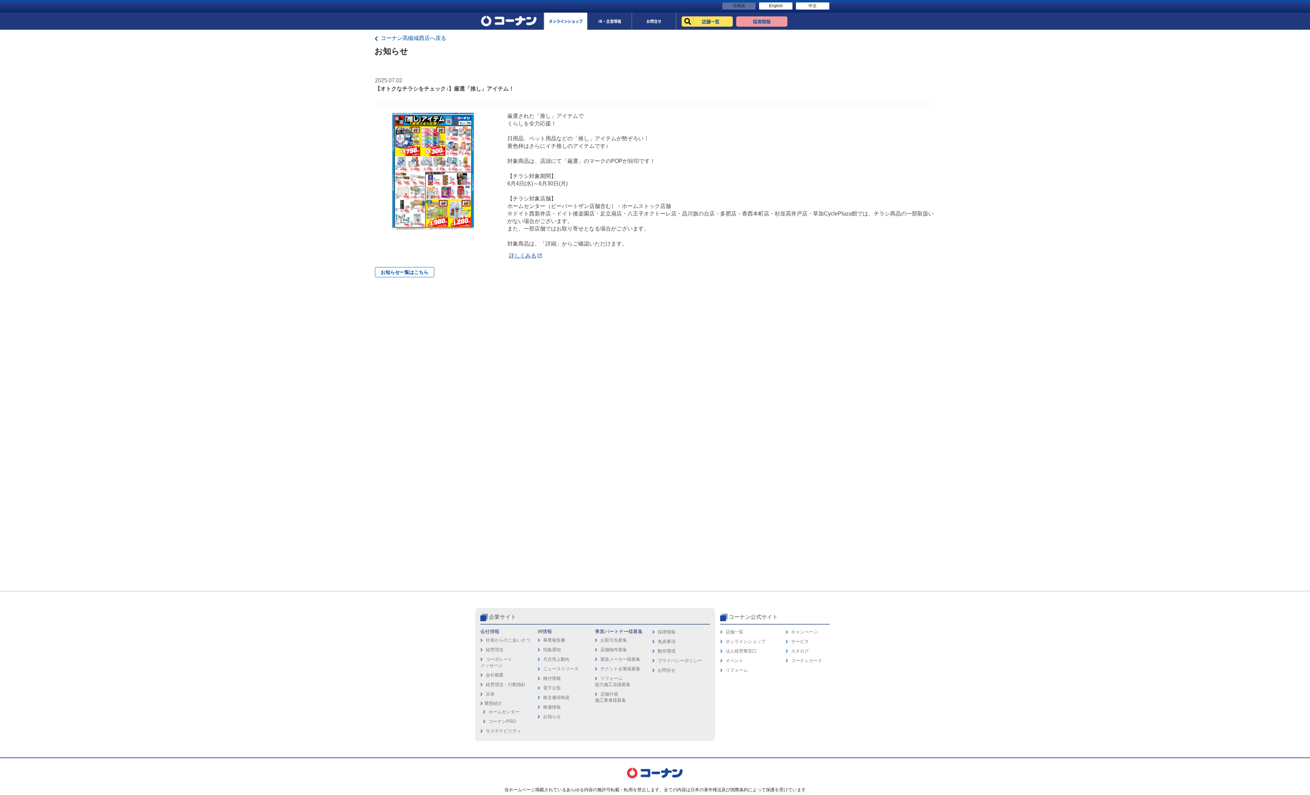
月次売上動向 (556, 659)
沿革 (490, 694)
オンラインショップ (746, 641)
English (776, 5)
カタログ (800, 651)
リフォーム (737, 670)
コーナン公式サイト (753, 617)
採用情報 (666, 631)
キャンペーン (804, 631)
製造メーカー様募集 (620, 659)
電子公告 (552, 688)
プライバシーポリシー (680, 660)
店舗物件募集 (613, 649)
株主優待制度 (556, 697)
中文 (813, 5)
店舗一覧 (734, 631)
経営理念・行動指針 (506, 684)
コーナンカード (806, 660)
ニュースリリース (561, 668)
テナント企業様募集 (620, 668)
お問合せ (666, 670)
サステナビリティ (503, 731)
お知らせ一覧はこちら (404, 272)
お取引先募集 (613, 640)
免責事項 (666, 641)
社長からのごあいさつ (508, 640)
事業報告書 (554, 640)
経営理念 (495, 649)
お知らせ (552, 716)
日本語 (739, 5)
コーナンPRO (502, 721)
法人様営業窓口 (741, 651)
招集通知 (552, 649)
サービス (800, 641)
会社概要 (495, 675)
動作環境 (666, 651)
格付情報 (552, 678)
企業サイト (502, 617)
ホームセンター (504, 711)
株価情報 (552, 707)
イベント (734, 660)
